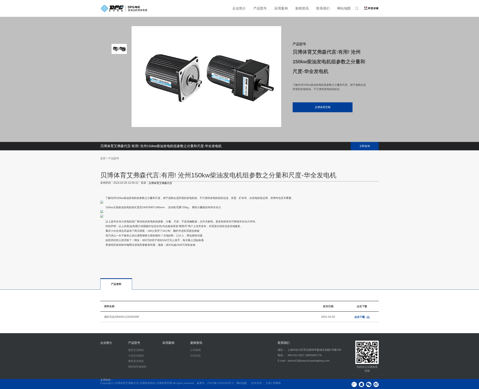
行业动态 (195, 355)
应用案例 (281, 8)
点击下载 (359, 317)
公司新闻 (195, 349)
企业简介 (239, 8)
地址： (282, 349)
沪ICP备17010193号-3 (220, 383)
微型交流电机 (136, 349)
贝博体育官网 (322, 107)
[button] (119, 106)
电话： (282, 355)
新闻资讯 (302, 8)
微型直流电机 (136, 360)
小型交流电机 (136, 355)
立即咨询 (364, 146)
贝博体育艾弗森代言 (160, 183)
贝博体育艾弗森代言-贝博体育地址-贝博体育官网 (143, 383)
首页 (103, 158)
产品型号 (260, 8)
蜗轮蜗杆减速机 (137, 366)
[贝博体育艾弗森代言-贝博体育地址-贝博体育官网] (124, 8)
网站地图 (344, 8)
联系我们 (323, 8)
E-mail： (283, 360)
